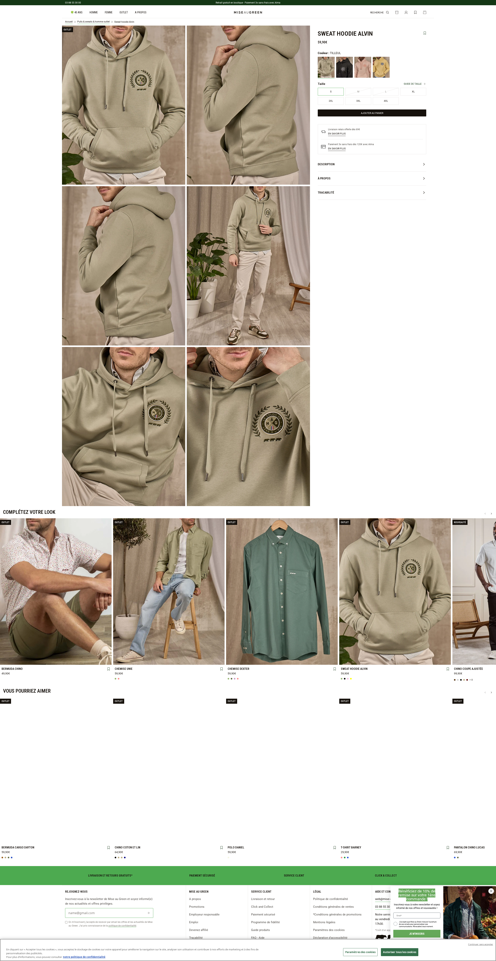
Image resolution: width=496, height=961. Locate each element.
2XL (212, 653)
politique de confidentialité (122, 925)
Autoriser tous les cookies (399, 952)
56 (99, 660)
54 (77, 660)
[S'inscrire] (148, 913)
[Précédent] (485, 513)
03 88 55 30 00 (73, 2)
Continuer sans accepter (480, 944)
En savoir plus (337, 133)
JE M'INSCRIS (417, 933)
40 (34, 653)
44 (77, 653)
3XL (125, 660)
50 (34, 660)
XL (190, 653)
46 (99, 653)
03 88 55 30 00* (385, 906)
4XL (147, 660)
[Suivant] (491, 513)
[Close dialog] (491, 891)
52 (55, 660)
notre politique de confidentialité (84, 957)
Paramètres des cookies (329, 930)
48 (12, 660)
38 (12, 653)
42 (55, 653)
